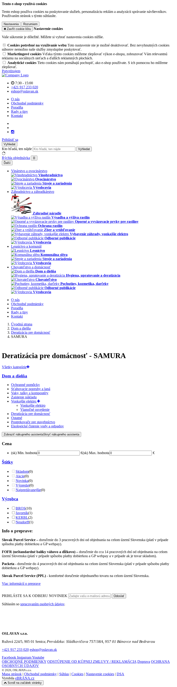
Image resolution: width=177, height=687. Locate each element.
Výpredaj (22, 485)
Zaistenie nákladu (24, 397)
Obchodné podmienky (27, 103)
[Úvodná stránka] (15, 75)
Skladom (22, 471)
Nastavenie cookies (100, 674)
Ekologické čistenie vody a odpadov (37, 426)
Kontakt (17, 116)
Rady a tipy (19, 111)
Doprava (143, 662)
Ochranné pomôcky (25, 385)
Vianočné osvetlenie (35, 410)
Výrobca (10, 498)
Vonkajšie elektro (24, 401)
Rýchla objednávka (16, 158)
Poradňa (17, 107)
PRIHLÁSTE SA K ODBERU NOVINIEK (35, 596)
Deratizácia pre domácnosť (30, 414)
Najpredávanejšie (28, 490)
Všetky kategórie (14, 367)
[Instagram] (12, 132)
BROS (21, 508)
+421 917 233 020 (15, 650)
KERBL (22, 517)
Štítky (7, 462)
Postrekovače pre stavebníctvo (33, 422)
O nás (15, 99)
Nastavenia (11, 24)
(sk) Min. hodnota (24, 453)
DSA (120, 674)
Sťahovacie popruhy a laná (30, 389)
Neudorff (22, 522)
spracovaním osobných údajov (42, 604)
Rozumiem (30, 24)
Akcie (20, 476)
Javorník (22, 513)
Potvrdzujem (11, 71)
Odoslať (119, 596)
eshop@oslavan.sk (43, 650)
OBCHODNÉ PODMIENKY (24, 662)
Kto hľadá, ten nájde (17, 149)
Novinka (22, 481)
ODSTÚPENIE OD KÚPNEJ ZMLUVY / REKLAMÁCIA (91, 662)
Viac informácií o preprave (21, 584)
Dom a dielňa (14, 376)
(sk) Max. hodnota (96, 453)
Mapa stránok (12, 674)
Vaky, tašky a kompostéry (29, 393)
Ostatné (16, 418)
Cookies (77, 674)
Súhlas (64, 674)
